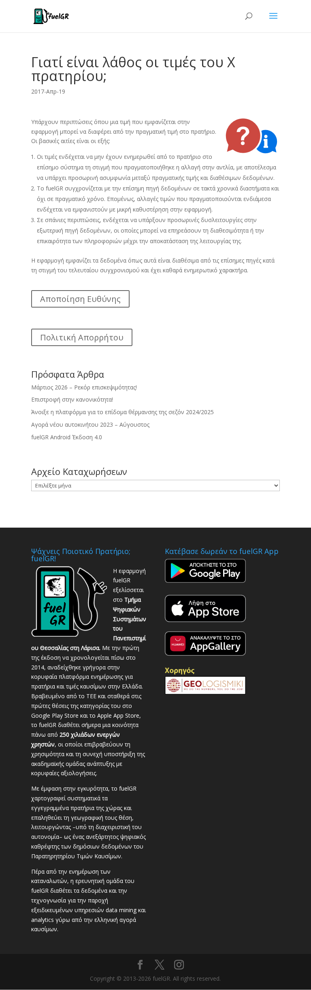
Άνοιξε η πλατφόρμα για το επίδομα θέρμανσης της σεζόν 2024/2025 (122, 412)
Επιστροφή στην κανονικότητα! (72, 399)
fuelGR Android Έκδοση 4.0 (66, 437)
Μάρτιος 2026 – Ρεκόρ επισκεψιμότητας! (84, 387)
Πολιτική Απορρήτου (82, 337)
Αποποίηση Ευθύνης (80, 298)
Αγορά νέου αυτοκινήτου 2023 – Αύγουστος (90, 424)
